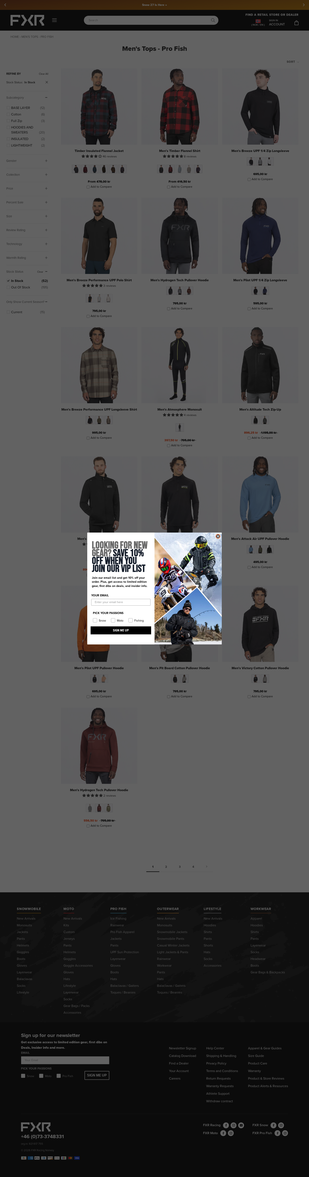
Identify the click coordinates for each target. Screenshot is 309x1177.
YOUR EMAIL (100, 595)
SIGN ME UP (121, 630)
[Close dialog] (218, 536)
